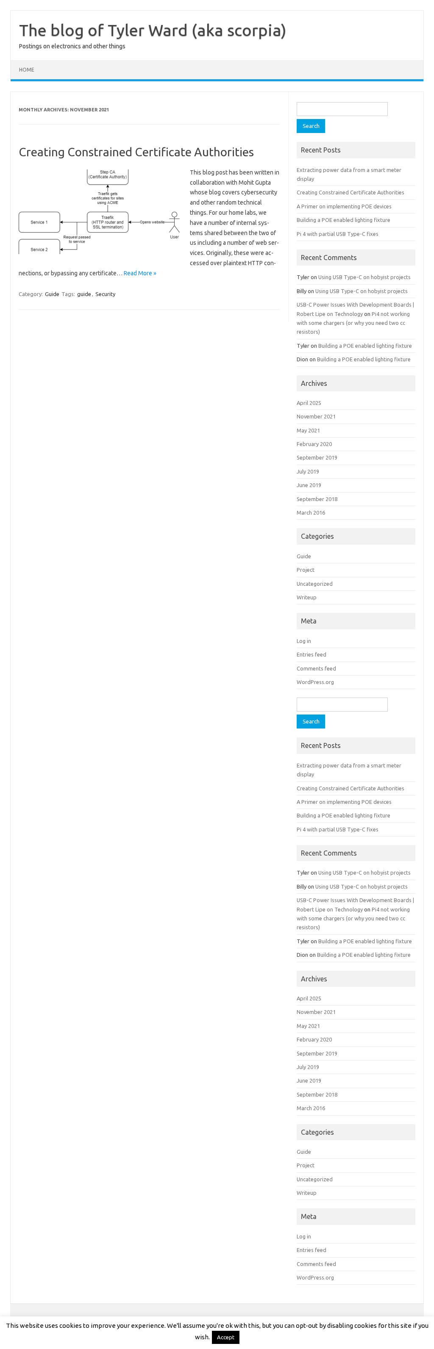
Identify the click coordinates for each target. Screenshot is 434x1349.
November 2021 (316, 416)
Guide (52, 294)
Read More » (140, 273)
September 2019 (317, 457)
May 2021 (308, 430)
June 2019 (309, 485)
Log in (304, 641)
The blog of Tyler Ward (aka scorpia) (153, 30)
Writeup (307, 597)
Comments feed (316, 668)
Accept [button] (225, 1337)
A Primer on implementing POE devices (344, 206)
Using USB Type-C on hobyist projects (364, 277)
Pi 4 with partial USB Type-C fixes (337, 234)
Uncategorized (315, 584)
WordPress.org (315, 682)
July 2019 (308, 471)
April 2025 (309, 403)
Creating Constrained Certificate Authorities (136, 151)
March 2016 (311, 512)
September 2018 (317, 499)
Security (105, 294)
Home (26, 69)
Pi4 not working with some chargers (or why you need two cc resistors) (353, 323)
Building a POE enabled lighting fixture (343, 220)
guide (84, 294)
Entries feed (311, 654)
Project (305, 570)
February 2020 (314, 444)
